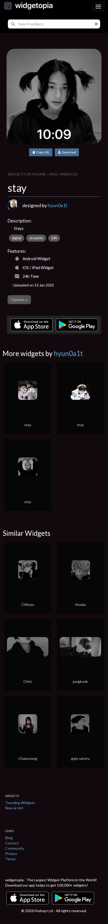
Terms (10, 859)
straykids (36, 238)
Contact (12, 843)
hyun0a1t (57, 205)
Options (18, 299)
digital (16, 238)
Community (14, 848)
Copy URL (42, 152)
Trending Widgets (20, 802)
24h (54, 238)
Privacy (11, 853)
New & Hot (14, 808)
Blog (9, 837)
